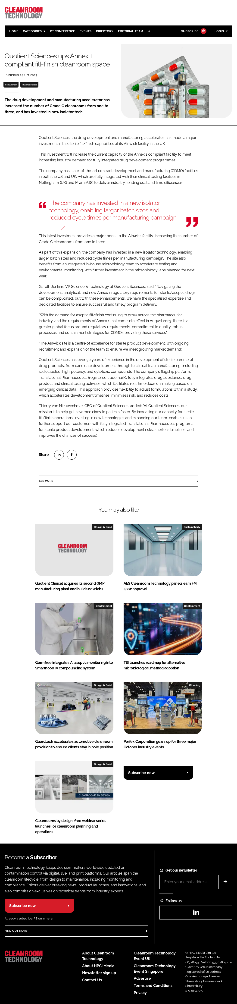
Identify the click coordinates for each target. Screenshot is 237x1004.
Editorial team (130, 31)
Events (85, 31)
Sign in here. (44, 918)
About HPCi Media (98, 966)
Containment (11, 85)
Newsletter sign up (99, 973)
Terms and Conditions (153, 985)
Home (13, 31)
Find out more (16, 930)
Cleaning (194, 685)
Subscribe (189, 31)
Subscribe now (141, 773)
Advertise (142, 978)
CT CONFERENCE (62, 31)
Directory (104, 31)
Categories (32, 31)
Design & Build (103, 527)
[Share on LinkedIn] (59, 455)
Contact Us (92, 980)
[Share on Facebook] (72, 455)
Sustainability (192, 527)
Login (219, 31)
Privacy (140, 993)
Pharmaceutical (29, 85)
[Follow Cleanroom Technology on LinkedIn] (196, 914)
